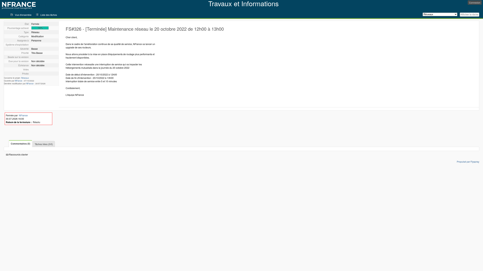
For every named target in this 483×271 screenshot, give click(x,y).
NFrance (18, 80)
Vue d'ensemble (23, 14)
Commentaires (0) (20, 143)
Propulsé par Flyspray (468, 161)
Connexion (474, 2)
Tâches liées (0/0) (44, 144)
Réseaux (25, 78)
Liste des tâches (48, 14)
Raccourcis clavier (18, 154)
